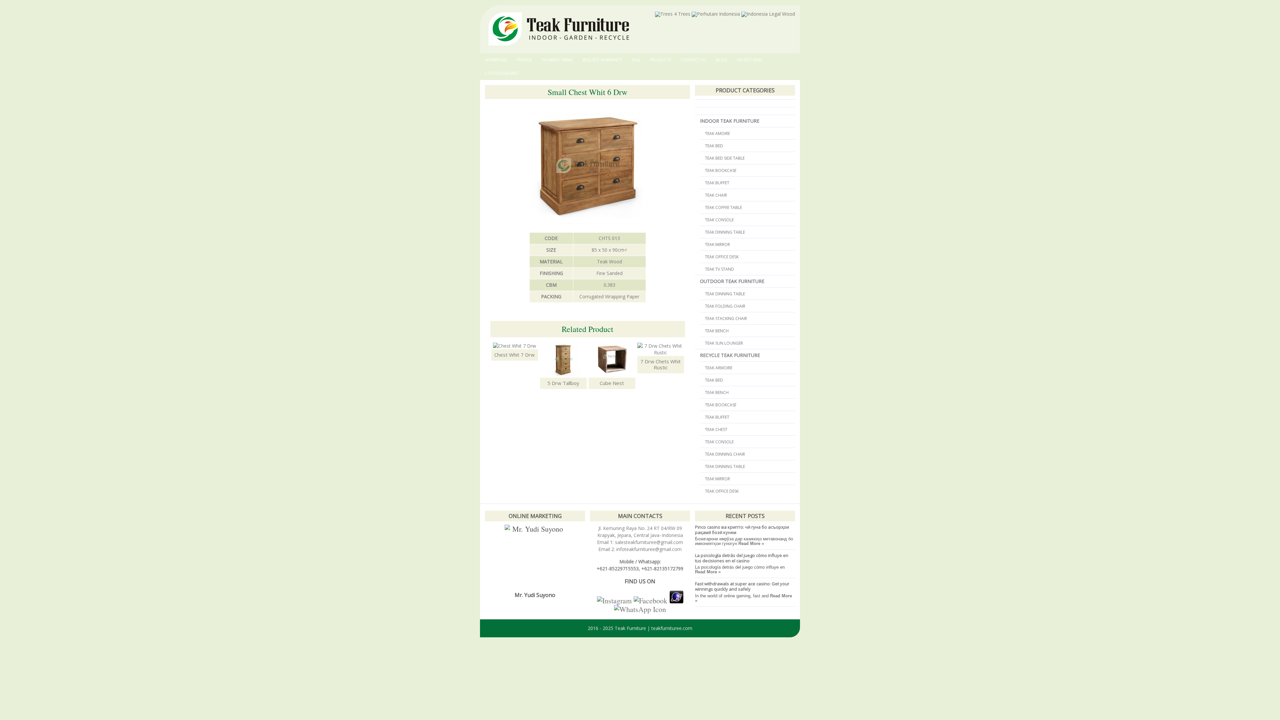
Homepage (496, 60)
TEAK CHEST (716, 429)
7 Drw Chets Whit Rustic (660, 364)
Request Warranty (602, 60)
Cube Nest (612, 383)
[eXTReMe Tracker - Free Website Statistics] (676, 600)
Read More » (751, 543)
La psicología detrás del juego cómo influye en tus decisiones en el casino (741, 558)
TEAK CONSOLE (719, 220)
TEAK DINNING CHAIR (725, 454)
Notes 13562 (749, 60)
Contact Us (693, 60)
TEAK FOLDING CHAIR (725, 306)
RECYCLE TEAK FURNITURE (730, 355)
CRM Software (707, 642)
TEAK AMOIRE (717, 133)
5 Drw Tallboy (563, 383)
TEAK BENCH (717, 331)
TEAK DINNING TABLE (725, 232)
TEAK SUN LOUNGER (724, 343)
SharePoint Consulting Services (599, 642)
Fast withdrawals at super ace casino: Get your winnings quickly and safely (742, 586)
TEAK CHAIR (716, 195)
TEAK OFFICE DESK (722, 257)
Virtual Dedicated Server (671, 642)
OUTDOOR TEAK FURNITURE (732, 281)
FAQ (636, 60)
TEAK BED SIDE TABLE (725, 158)
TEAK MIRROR (717, 244)
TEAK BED (714, 146)
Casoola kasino (502, 73)
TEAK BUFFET (717, 183)
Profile (524, 60)
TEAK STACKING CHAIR (726, 318)
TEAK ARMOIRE (718, 368)
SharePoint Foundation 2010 (754, 642)
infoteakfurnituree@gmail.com (648, 549)
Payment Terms (557, 60)
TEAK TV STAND (719, 269)
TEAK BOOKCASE (720, 170)
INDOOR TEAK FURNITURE (729, 121)
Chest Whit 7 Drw (514, 354)
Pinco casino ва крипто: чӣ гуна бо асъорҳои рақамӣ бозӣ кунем (742, 529)
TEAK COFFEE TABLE (723, 207)
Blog (721, 60)
